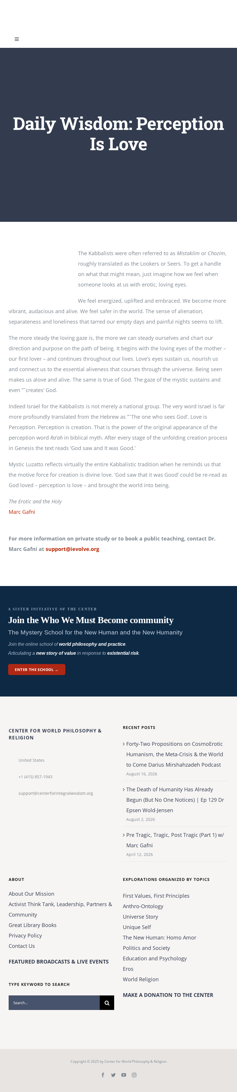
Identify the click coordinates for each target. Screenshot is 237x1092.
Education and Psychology (155, 958)
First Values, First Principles (156, 895)
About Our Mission (31, 893)
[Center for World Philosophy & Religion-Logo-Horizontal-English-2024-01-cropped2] (45, 5)
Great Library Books (33, 925)
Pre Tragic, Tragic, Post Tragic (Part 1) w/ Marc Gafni (175, 840)
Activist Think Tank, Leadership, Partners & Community (60, 909)
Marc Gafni (22, 511)
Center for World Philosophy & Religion (135, 1061)
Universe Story (140, 916)
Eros (128, 968)
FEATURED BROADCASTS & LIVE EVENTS (59, 961)
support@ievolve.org (72, 548)
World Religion (141, 979)
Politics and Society (146, 947)
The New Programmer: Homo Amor (159, 937)
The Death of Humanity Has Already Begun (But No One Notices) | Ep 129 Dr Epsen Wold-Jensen (175, 800)
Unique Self (137, 927)
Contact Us (22, 945)
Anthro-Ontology (143, 906)
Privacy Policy (25, 935)
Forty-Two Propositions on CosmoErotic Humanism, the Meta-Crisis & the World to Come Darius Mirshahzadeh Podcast (174, 754)
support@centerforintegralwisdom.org (55, 793)
